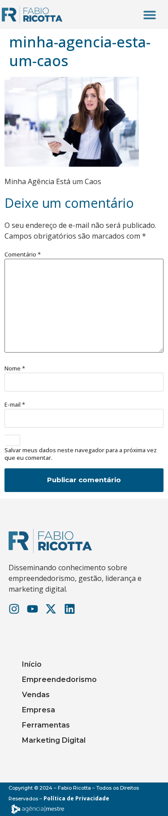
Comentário (22, 254)
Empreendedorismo (59, 679)
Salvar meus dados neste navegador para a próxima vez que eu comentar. (80, 454)
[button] (149, 14)
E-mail (14, 404)
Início (32, 664)
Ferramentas (46, 725)
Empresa (38, 710)
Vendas (36, 694)
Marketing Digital (54, 740)
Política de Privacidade (76, 798)
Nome (14, 368)
